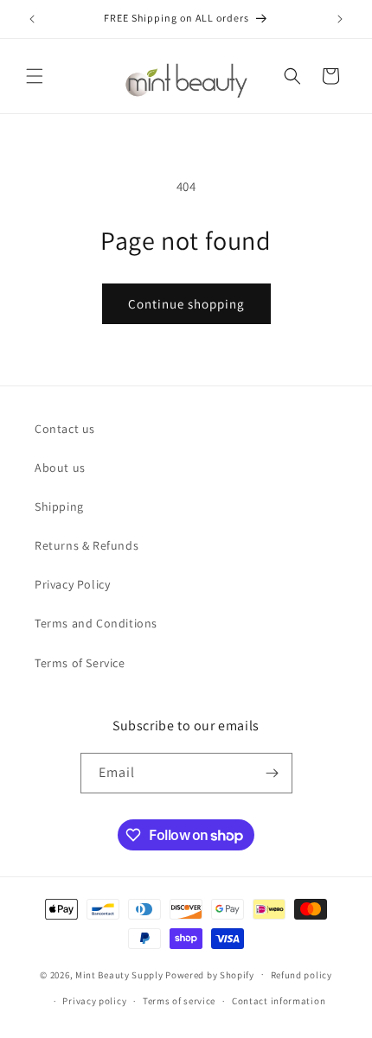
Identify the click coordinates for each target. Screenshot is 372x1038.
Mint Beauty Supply (119, 974)
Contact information (278, 1001)
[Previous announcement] (32, 19)
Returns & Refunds (86, 545)
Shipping (59, 506)
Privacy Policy (72, 584)
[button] (35, 76)
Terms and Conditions (96, 623)
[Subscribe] (272, 773)
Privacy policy (94, 1001)
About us (60, 467)
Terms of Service (80, 663)
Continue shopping (186, 304)
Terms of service (179, 1001)
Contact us (65, 428)
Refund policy (301, 975)
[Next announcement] (340, 19)
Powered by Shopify (209, 974)
